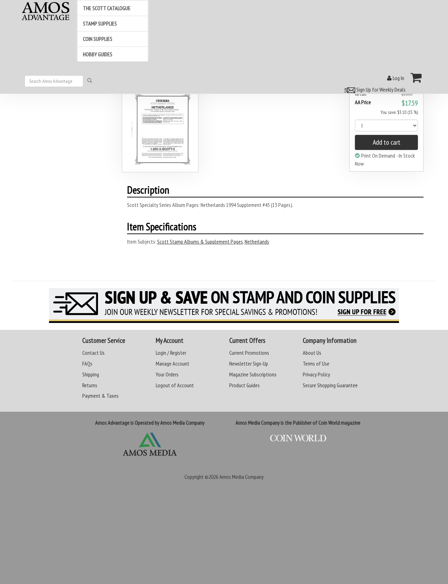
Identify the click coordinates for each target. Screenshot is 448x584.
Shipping (90, 374)
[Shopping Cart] (416, 77)
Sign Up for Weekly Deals (380, 89)
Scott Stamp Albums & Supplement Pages (200, 241)
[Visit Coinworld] (298, 438)
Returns (89, 385)
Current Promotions (249, 352)
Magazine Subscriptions (252, 374)
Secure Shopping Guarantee (330, 385)
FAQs (87, 363)
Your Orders (167, 374)
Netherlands (257, 241)
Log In (398, 77)
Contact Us (93, 352)
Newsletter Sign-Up (248, 363)
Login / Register (171, 352)
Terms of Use (316, 363)
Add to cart (386, 142)
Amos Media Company (241, 476)
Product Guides (244, 385)
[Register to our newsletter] (224, 305)
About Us (312, 352)
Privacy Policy (316, 374)
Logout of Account (175, 385)
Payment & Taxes (100, 395)
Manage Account (172, 363)
